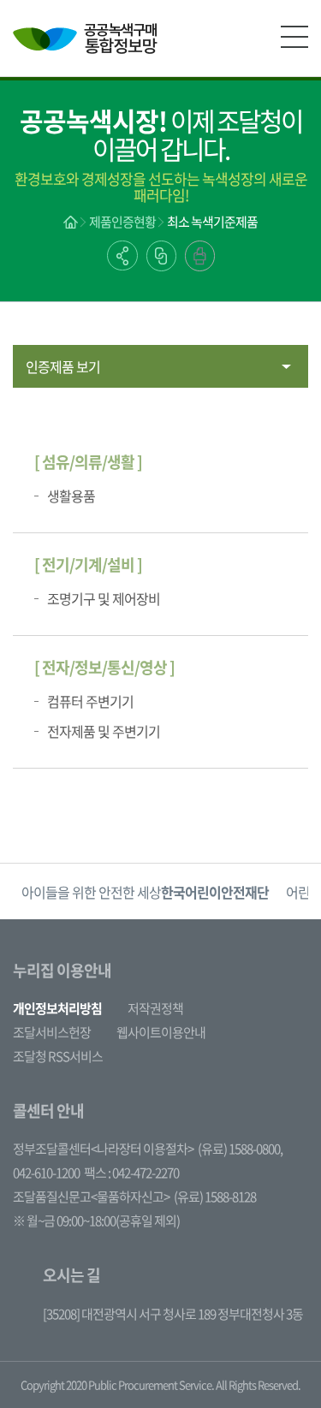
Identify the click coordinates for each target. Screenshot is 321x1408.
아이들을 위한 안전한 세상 (145, 892)
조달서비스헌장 (52, 1032)
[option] (145, 891)
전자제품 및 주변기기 (103, 731)
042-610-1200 (46, 1172)
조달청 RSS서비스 (58, 1056)
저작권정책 (155, 1008)
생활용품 (71, 495)
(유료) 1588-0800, (240, 1148)
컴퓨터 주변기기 (90, 701)
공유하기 (122, 255)
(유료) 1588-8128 (215, 1196)
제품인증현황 (122, 221)
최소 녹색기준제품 (212, 221)
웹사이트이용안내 (160, 1032)
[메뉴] (294, 37)
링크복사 (161, 256)
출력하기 (200, 256)
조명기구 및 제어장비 (103, 598)
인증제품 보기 (63, 366)
